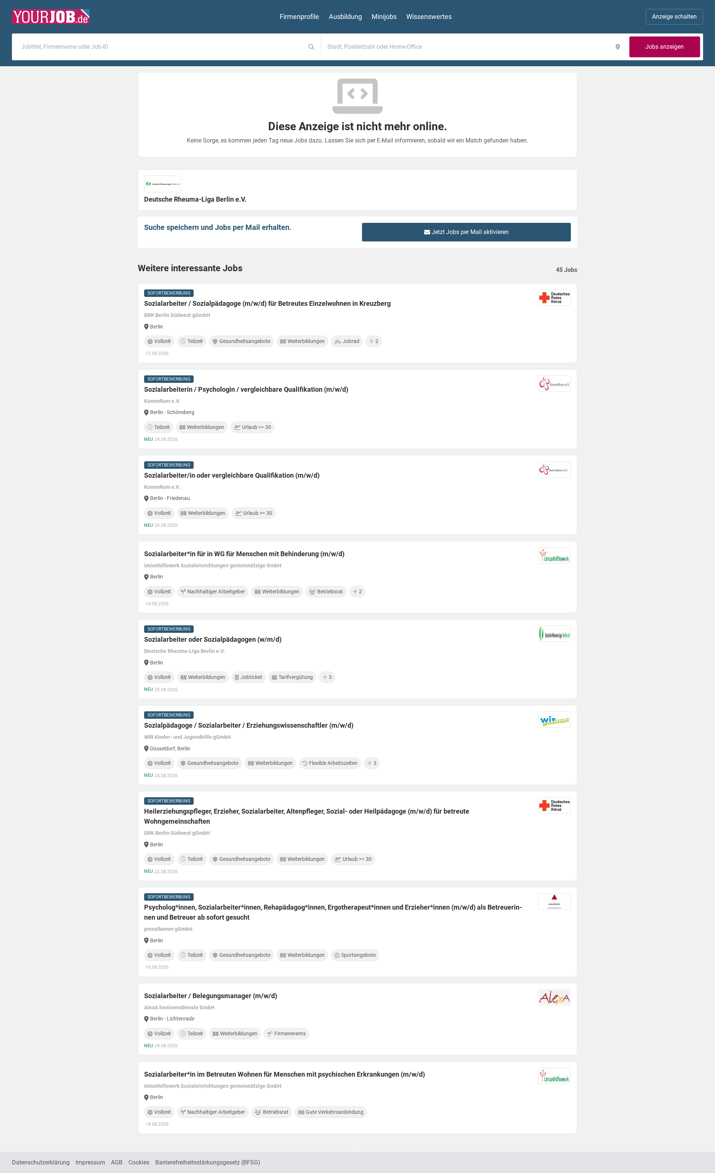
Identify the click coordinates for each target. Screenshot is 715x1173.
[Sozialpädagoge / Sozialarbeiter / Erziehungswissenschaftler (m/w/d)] (357, 745)
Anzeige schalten (674, 16)
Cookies (138, 1162)
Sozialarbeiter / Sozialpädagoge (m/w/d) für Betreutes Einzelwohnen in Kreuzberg (267, 303)
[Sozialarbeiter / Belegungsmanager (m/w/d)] (357, 1019)
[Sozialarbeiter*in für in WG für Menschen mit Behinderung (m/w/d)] (357, 577)
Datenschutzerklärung (41, 1162)
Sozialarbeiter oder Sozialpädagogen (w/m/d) (213, 639)
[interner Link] (50, 16)
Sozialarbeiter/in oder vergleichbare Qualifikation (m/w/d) (232, 475)
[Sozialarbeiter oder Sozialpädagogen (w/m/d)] (357, 659)
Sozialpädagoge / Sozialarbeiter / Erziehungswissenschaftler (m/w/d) (248, 725)
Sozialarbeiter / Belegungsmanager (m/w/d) (210, 996)
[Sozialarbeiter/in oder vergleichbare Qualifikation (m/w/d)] (357, 495)
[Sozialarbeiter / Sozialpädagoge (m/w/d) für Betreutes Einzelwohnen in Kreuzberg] (357, 323)
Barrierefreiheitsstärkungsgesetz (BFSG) (207, 1162)
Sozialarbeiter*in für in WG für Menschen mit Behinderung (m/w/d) (244, 554)
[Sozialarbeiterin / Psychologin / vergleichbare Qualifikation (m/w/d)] (357, 409)
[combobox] (160, 46)
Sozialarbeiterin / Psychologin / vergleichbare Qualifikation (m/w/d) (246, 389)
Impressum (90, 1162)
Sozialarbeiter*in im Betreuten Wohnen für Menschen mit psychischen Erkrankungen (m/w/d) (284, 1074)
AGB (117, 1162)
